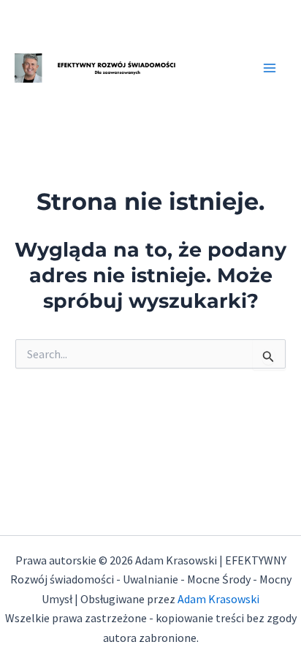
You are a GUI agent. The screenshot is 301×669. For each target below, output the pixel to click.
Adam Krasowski (218, 598)
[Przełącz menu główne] (270, 68)
